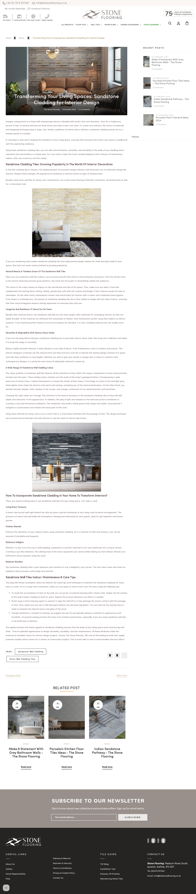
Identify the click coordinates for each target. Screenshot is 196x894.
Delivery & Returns (62, 858)
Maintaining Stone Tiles (111, 879)
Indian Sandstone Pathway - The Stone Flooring (107, 753)
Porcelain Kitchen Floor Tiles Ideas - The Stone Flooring (67, 753)
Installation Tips (108, 869)
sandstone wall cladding (30, 651)
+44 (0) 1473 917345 (17, 2)
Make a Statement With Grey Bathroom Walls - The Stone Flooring (26, 753)
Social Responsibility (15, 874)
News (22, 38)
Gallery (9, 869)
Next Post (122, 675)
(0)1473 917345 (155, 871)
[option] (26, 730)
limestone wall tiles (70, 352)
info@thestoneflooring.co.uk (51, 2)
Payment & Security (62, 863)
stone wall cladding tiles (22, 659)
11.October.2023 (69, 109)
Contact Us (58, 878)
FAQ (8, 879)
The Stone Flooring (52, 109)
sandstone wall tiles (31, 158)
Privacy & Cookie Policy (64, 873)
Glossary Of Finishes (110, 874)
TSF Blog (104, 864)
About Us (10, 864)
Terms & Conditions (62, 868)
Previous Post (13, 675)
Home (8, 38)
